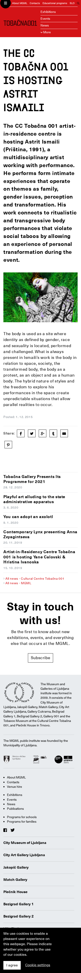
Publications (15, 809)
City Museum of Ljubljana (24, 843)
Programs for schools (22, 817)
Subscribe (40, 657)
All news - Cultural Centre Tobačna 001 (34, 579)
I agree (12, 965)
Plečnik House (15, 892)
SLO (72, 3)
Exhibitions (48, 12)
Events (45, 19)
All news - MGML (18, 583)
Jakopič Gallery (16, 867)
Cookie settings (37, 965)
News (44, 25)
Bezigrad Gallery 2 (18, 916)
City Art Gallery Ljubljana (24, 855)
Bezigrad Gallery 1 (18, 904)
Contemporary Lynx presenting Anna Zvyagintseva (40, 534)
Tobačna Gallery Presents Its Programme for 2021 (32, 479)
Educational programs (55, 3)
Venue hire (14, 787)
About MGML (19, 3)
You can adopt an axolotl (28, 516)
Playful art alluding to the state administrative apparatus (34, 499)
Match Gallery (15, 879)
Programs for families (21, 821)
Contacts (35, 3)
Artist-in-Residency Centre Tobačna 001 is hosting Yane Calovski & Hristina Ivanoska (39, 557)
